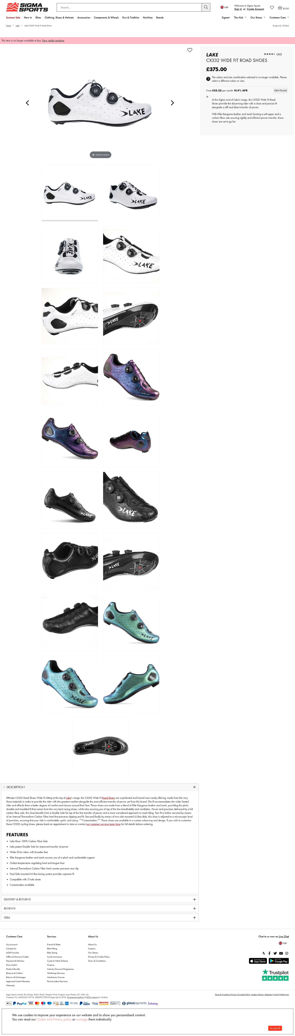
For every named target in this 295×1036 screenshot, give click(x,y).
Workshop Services (56, 973)
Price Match (11, 964)
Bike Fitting (52, 948)
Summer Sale (13, 17)
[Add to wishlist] (190, 50)
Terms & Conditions (97, 960)
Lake (17, 25)
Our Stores (93, 952)
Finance (50, 964)
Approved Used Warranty (18, 981)
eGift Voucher (12, 952)
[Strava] (264, 953)
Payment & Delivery (15, 960)
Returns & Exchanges (16, 977)
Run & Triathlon (130, 17)
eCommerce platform (75, 997)
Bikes (38, 17)
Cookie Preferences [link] (281, 994)
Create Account (255, 9)
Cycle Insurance (54, 956)
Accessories (83, 17)
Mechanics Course (56, 977)
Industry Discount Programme (60, 969)
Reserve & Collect (14, 973)
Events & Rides (54, 944)
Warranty (10, 985)
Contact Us (11, 948)
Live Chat (284, 936)
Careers (91, 948)
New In (28, 17)
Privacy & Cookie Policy (99, 956)
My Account (11, 944)
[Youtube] (281, 953)
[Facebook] (269, 953)
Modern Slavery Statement (262, 994)
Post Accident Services (57, 981)
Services (51, 936)
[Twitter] (275, 953)
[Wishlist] (272, 7)
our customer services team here (103, 824)
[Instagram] (287, 953)
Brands (160, 17)
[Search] (206, 7)
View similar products (53, 40)
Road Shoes (108, 798)
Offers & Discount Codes (17, 956)
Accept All (275, 1028)
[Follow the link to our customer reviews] (275, 975)
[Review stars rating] (270, 54)
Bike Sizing (52, 952)
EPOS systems (91, 997)
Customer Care (14, 936)
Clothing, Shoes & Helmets (59, 17)
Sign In (238, 9)
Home (8, 25)
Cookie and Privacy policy (54, 1019)
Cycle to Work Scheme (57, 960)
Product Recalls (13, 969)
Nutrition (148, 17)
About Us (93, 936)
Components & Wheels (106, 17)
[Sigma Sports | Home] (27, 6)
